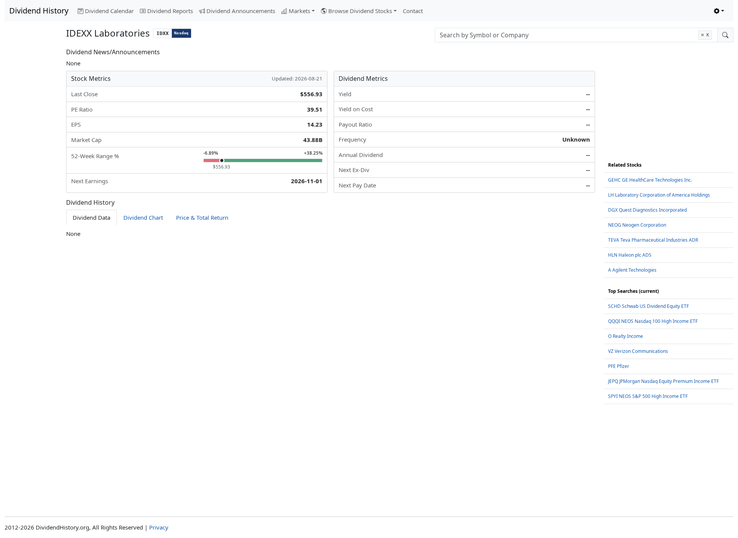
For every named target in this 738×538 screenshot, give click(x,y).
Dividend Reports (170, 11)
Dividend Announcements (240, 11)
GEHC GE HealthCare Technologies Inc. (650, 180)
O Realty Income (625, 336)
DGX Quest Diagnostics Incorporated (647, 210)
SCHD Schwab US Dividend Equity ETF (648, 306)
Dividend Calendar (109, 11)
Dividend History (38, 10)
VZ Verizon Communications (638, 351)
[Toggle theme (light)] (719, 10)
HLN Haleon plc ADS (630, 255)
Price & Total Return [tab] (202, 217)
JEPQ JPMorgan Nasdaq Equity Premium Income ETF (663, 381)
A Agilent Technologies (632, 270)
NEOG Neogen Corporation (637, 225)
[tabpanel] (330, 233)
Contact (413, 11)
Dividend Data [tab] (91, 217)
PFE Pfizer (618, 366)
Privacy (158, 527)
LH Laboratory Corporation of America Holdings (659, 195)
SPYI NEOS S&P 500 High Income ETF (648, 396)
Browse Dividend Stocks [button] (360, 11)
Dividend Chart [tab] (143, 217)
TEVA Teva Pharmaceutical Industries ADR (653, 240)
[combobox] (576, 35)
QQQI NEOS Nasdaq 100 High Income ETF (653, 321)
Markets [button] (299, 11)
